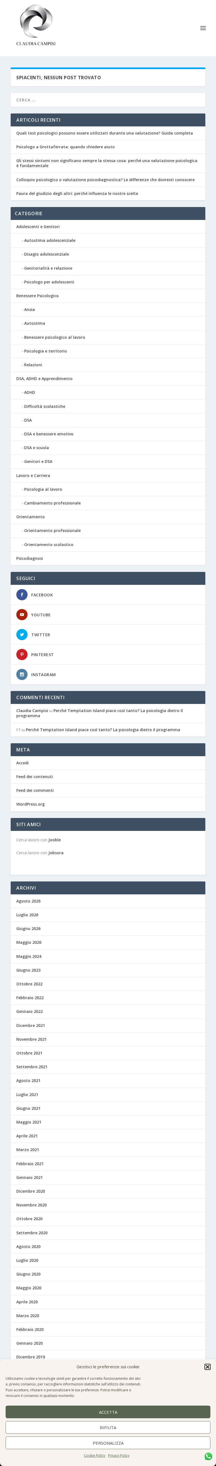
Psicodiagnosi (29, 558)
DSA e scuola (36, 447)
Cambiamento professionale (52, 503)
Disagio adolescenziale (46, 254)
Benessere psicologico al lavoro (54, 337)
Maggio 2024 (28, 956)
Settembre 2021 (32, 1066)
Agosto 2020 (28, 1246)
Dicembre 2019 (30, 1357)
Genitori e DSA (38, 461)
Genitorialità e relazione (48, 268)
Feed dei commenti (35, 790)
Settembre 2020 (32, 1232)
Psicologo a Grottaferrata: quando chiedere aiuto (65, 146)
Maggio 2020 (28, 1287)
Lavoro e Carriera (33, 475)
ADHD (29, 392)
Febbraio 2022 (30, 997)
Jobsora (56, 852)
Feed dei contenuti (34, 776)
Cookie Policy (94, 1455)
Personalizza (108, 1443)
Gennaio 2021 (29, 1177)
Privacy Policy (118, 1455)
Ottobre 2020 (29, 1218)
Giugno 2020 (28, 1274)
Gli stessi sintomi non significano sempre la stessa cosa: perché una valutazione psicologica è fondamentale (106, 163)
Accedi (22, 762)
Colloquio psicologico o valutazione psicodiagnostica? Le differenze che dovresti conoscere (105, 179)
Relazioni (33, 364)
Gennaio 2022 (29, 1011)
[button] (207, 1367)
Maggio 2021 (28, 1122)
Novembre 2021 (31, 1039)
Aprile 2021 (27, 1135)
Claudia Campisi (32, 710)
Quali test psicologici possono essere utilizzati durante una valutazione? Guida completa (104, 133)
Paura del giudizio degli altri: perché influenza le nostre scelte (77, 193)
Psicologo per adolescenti (49, 282)
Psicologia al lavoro (43, 489)
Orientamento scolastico (48, 544)
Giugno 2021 (28, 1108)
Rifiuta (108, 1427)
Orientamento (30, 516)
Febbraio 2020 (30, 1329)
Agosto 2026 (28, 901)
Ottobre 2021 (29, 1053)
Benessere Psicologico (37, 295)
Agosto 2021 (28, 1080)
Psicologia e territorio (45, 351)
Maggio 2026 (28, 942)
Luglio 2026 (27, 914)
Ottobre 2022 (29, 984)
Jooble (54, 839)
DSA (28, 420)
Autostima (34, 323)
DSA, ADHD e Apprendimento (44, 378)
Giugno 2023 (28, 970)
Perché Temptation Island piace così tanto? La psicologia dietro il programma (99, 713)
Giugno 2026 (28, 928)
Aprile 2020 (27, 1301)
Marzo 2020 (27, 1315)
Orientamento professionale (52, 530)
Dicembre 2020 (30, 1191)
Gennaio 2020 (29, 1343)
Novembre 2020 (31, 1205)
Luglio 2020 (27, 1260)
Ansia (29, 309)
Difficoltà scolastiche (44, 406)
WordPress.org (30, 804)
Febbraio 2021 (30, 1163)
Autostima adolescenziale (49, 240)
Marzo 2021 (27, 1149)
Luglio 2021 (27, 1094)
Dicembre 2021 (30, 1025)
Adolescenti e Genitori (38, 226)
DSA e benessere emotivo (48, 434)
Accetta (108, 1412)
